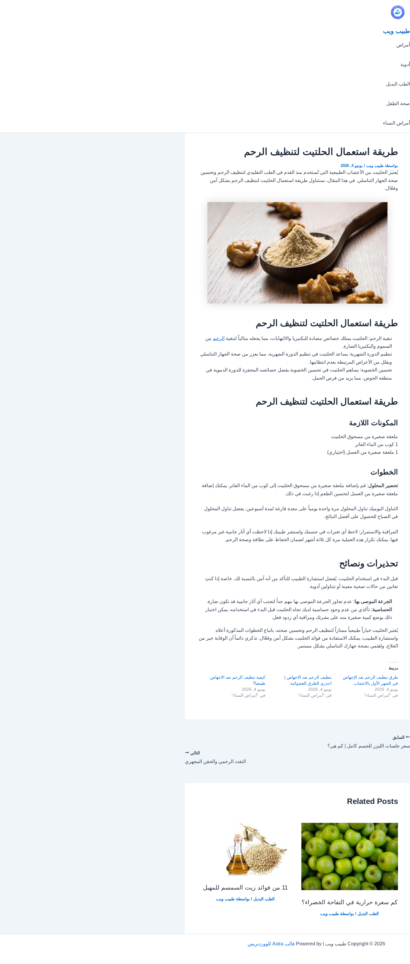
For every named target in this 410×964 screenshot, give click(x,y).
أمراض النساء (396, 123)
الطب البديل (398, 83)
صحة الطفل (398, 103)
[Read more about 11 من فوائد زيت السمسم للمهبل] (251, 874)
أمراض (403, 44)
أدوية (405, 64)
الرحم (219, 338)
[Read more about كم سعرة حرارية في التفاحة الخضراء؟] (349, 888)
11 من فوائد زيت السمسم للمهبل (245, 887)
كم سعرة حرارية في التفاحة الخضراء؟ (350, 902)
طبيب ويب (396, 31)
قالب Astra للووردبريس (271, 943)
